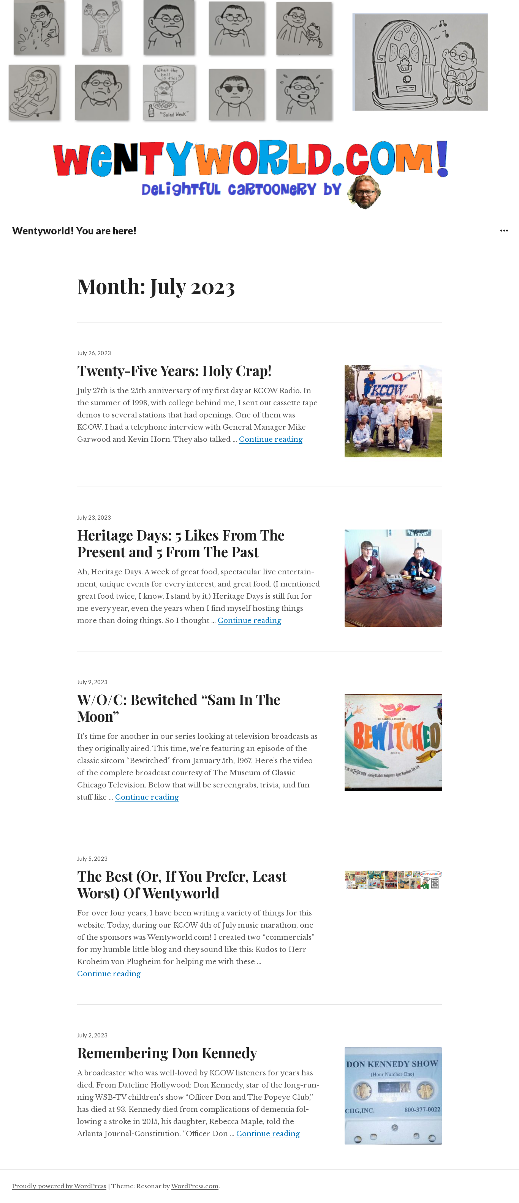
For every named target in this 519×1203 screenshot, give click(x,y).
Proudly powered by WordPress (59, 1186)
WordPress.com (194, 1186)
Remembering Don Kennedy (167, 1052)
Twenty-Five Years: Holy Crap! (174, 370)
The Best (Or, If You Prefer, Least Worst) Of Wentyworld (181, 884)
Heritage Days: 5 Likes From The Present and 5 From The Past (181, 543)
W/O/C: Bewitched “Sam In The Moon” (178, 707)
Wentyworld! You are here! (74, 230)
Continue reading (270, 439)
